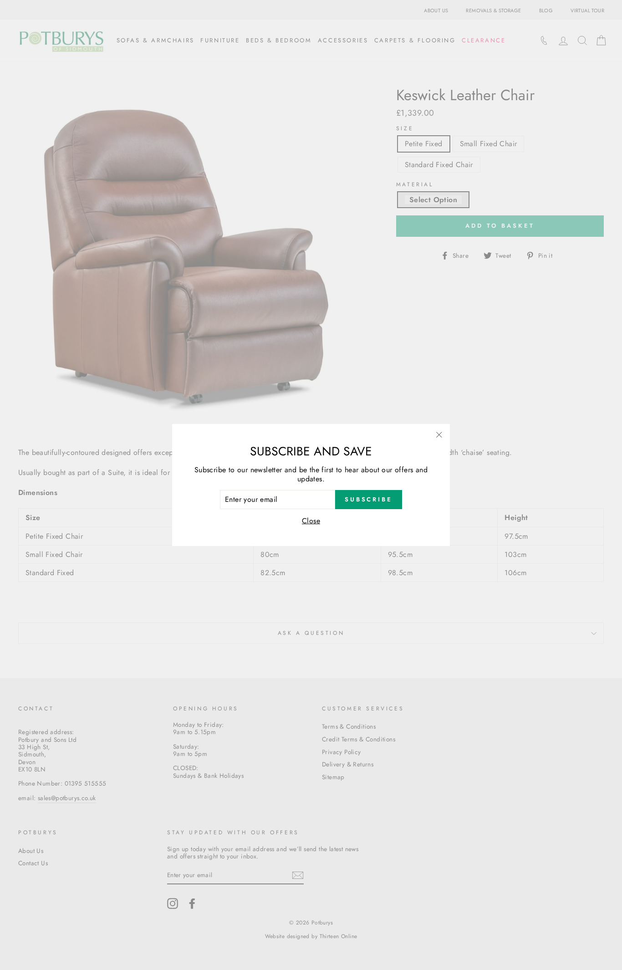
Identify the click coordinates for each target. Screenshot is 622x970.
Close (311, 521)
